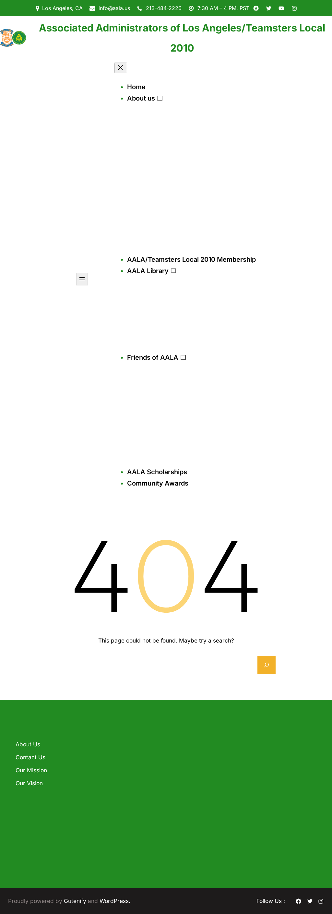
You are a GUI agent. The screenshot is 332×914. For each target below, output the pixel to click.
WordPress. (115, 900)
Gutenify (76, 900)
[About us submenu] (159, 98)
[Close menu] (120, 68)
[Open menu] (82, 279)
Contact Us (30, 757)
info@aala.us (114, 8)
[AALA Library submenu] (173, 270)
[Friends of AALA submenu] (183, 357)
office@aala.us (193, 797)
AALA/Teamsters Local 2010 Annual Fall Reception (119, 760)
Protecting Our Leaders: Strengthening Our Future (122, 843)
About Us (28, 744)
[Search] (266, 665)
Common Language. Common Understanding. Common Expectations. (122, 803)
